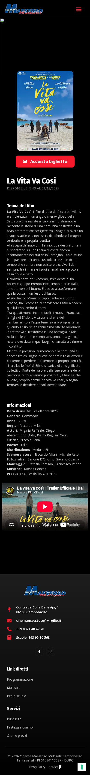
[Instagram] (50, 651)
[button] (78, 9)
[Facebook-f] (39, 651)
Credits (54, 767)
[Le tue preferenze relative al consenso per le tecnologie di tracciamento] (82, 767)
